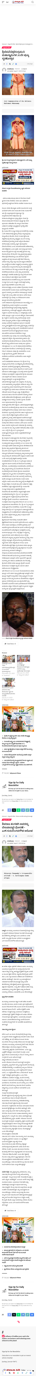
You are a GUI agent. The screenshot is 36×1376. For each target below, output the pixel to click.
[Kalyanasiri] (18, 2)
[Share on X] (9, 64)
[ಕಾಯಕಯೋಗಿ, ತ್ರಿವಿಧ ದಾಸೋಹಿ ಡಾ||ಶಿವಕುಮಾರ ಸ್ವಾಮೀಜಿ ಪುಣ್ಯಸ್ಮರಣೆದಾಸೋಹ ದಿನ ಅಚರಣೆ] (8, 682)
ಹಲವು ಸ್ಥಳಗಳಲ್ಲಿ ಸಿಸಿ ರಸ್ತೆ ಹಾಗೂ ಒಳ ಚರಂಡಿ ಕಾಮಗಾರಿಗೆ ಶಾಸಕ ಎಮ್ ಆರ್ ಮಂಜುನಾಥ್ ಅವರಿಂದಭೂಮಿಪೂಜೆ (15, 1252)
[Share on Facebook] (6, 64)
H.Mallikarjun (10, 69)
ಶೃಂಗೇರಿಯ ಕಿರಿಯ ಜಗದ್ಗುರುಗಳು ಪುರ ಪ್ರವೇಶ (16, 1269)
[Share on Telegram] (22, 1373)
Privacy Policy (15, 801)
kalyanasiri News (15, 773)
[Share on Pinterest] (14, 1373)
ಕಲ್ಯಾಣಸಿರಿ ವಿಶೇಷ (6, 47)
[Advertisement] (18, 23)
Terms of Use (19, 799)
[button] (3, 2)
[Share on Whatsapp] (18, 1373)
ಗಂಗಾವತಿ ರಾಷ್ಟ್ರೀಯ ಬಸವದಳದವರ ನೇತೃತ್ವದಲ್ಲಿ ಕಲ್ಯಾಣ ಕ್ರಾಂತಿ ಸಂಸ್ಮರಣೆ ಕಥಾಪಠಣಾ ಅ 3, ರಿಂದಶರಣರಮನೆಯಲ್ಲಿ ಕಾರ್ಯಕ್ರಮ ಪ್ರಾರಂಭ (16, 743)
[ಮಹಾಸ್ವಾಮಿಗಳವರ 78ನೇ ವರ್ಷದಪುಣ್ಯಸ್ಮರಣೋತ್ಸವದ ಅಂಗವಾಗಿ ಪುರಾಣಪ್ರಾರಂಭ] (8, 658)
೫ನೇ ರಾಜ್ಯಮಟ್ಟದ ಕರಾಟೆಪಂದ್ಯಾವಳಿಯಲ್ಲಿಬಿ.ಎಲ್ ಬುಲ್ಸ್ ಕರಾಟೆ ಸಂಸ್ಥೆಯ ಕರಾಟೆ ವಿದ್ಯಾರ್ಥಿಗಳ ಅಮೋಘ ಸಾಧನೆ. (16, 1260)
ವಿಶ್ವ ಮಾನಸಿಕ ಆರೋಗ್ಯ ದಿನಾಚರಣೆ (13, 1266)
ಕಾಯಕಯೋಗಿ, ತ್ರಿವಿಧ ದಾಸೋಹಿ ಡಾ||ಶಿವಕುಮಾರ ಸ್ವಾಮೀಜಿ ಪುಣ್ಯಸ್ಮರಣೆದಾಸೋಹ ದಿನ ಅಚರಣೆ (8, 691)
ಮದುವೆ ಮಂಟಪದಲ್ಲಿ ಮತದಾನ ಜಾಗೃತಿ (14, 1247)
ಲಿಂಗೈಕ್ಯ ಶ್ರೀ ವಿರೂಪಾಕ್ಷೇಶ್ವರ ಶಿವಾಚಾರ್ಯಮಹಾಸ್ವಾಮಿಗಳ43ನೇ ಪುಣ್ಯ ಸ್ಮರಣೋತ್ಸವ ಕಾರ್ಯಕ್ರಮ (23, 667)
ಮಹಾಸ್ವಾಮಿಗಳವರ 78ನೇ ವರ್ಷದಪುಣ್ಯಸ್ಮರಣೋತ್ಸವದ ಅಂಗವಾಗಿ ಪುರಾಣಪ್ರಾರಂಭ (8, 667)
